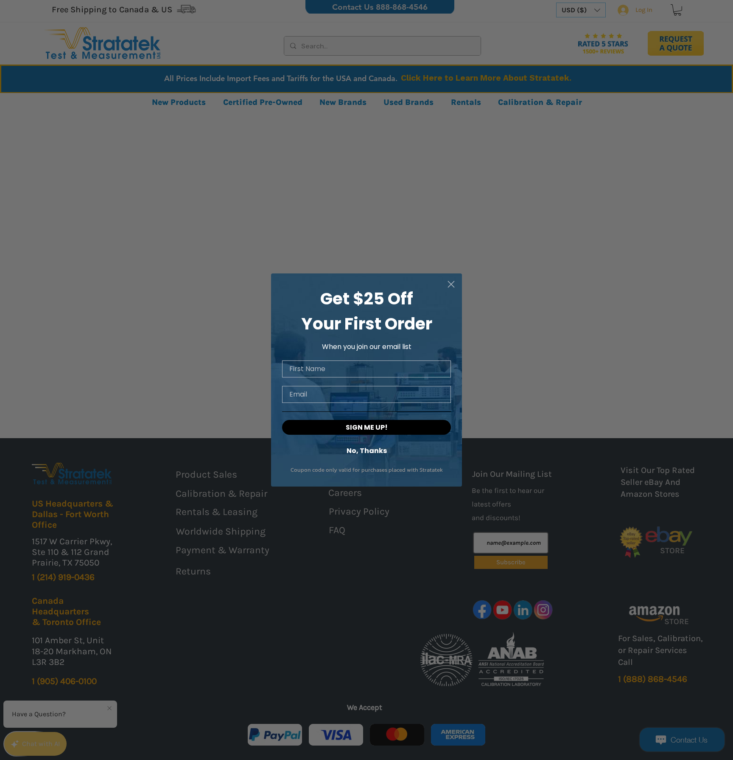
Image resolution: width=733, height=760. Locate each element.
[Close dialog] (451, 284)
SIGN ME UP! (367, 427)
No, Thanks (367, 450)
